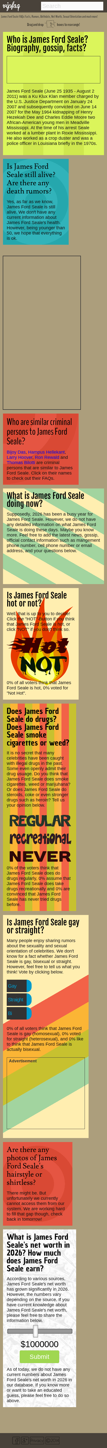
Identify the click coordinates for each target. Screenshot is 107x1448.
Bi (10, 1013)
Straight (15, 999)
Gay (12, 986)
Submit (39, 1356)
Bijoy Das (16, 452)
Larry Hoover (19, 457)
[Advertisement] (41, 332)
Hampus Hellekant (46, 452)
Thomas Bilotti (21, 462)
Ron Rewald (47, 457)
